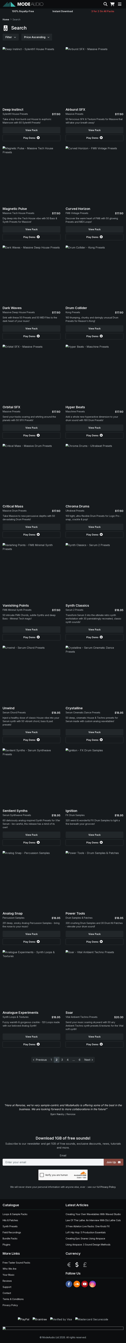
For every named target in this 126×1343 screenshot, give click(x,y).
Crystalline (74, 708)
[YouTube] (84, 1284)
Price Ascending (35, 37)
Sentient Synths (15, 811)
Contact (7, 1293)
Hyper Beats (75, 407)
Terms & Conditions (13, 1299)
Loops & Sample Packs (15, 1214)
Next (87, 1059)
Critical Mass (13, 506)
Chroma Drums (77, 506)
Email (63, 1155)
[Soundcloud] (77, 1284)
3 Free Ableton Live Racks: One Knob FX (88, 1226)
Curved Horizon (78, 209)
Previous (41, 1059)
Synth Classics (77, 605)
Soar (69, 1013)
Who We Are (9, 1268)
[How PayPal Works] (24, 1319)
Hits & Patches (10, 1220)
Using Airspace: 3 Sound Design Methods (88, 1244)
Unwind (8, 708)
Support (7, 1287)
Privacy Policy (108, 1187)
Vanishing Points (16, 605)
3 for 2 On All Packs (102, 11)
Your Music (8, 1274)
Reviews (7, 1280)
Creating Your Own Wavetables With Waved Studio (93, 1214)
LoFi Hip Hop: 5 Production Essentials (86, 1232)
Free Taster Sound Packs (16, 1262)
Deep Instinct (13, 110)
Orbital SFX (11, 407)
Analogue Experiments (20, 1013)
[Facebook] (69, 1284)
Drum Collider (76, 308)
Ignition (71, 811)
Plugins (6, 1244)
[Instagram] (92, 1284)
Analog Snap (13, 913)
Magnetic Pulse (15, 209)
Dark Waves (12, 308)
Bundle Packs (10, 1238)
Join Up (111, 1162)
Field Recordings (12, 1232)
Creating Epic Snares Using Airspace (85, 1238)
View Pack (31, 130)
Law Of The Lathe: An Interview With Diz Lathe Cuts (93, 1220)
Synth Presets (10, 1226)
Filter (9, 37)
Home (6, 19)
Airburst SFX (75, 110)
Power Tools (75, 913)
